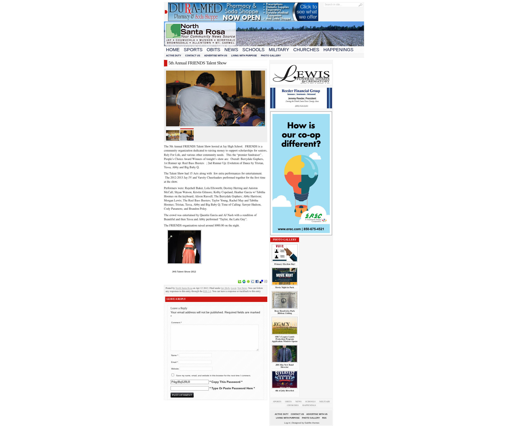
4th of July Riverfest (284, 390)
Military (279, 49)
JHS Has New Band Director (285, 366)
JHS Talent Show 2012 (184, 271)
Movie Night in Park (284, 287)
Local (233, 288)
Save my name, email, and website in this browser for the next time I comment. (213, 375)
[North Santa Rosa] (264, 45)
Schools (253, 49)
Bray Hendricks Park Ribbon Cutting (285, 312)
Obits (213, 49)
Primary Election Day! (284, 264)
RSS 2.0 (207, 291)
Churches (306, 49)
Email (174, 362)
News (231, 49)
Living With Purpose (244, 55)
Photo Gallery (271, 55)
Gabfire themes (312, 423)
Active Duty (173, 55)
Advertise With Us (215, 55)
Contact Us (192, 55)
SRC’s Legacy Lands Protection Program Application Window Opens (284, 339)
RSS (324, 418)
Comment (176, 322)
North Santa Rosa (184, 288)
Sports (193, 49)
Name (174, 355)
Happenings (338, 49)
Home (173, 49)
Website (175, 369)
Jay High (225, 288)
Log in (287, 423)
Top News (242, 288)
